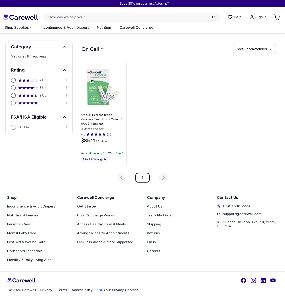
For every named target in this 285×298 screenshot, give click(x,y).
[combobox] (254, 49)
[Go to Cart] (277, 17)
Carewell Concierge (136, 27)
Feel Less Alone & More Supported (105, 242)
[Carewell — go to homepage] (20, 17)
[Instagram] (253, 280)
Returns (153, 233)
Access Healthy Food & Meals (101, 224)
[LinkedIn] (263, 280)
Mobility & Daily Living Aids (29, 260)
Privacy (46, 290)
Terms (62, 290)
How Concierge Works (95, 215)
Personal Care (18, 224)
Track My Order (160, 215)
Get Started (87, 206)
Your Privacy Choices (121, 290)
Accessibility (82, 290)
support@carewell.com (242, 214)
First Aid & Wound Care (26, 242)
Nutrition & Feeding (23, 215)
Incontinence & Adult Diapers (65, 27)
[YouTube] (273, 280)
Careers (153, 251)
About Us (154, 206)
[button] (39, 47)
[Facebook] (243, 280)
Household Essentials (25, 251)
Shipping (154, 224)
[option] (39, 80)
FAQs (151, 242)
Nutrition (104, 27)
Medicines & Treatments (28, 56)
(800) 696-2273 (236, 206)
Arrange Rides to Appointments (103, 233)
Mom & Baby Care (21, 233)
